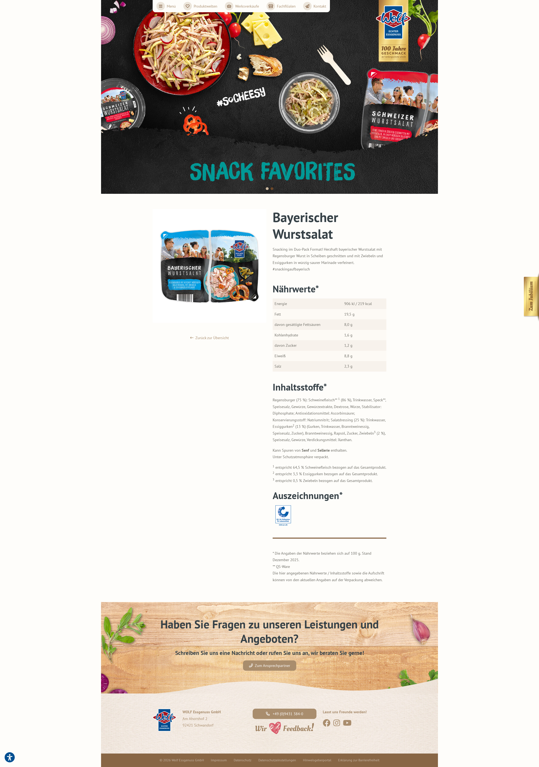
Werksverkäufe (247, 6)
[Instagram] (336, 724)
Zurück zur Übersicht (212, 337)
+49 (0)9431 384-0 (287, 713)
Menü (171, 6)
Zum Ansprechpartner (272, 665)
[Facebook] (326, 724)
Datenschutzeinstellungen (277, 760)
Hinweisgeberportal (317, 760)
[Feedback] (284, 727)
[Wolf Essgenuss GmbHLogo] (393, 32)
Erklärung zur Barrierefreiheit (358, 760)
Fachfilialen (286, 6)
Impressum (219, 760)
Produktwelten (205, 6)
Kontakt (320, 6)
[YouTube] (347, 724)
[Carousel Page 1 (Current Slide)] (267, 188)
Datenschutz (242, 760)
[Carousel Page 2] (272, 188)
